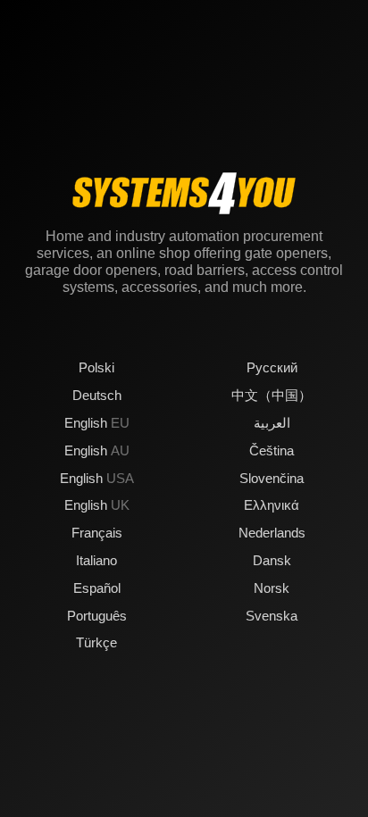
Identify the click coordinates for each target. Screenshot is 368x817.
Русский (272, 367)
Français (96, 532)
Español (97, 588)
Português (97, 615)
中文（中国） (271, 395)
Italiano (96, 560)
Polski (96, 367)
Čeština (271, 450)
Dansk (272, 560)
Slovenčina (271, 478)
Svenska (271, 615)
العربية (272, 422)
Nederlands (271, 532)
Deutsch (96, 395)
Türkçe (96, 642)
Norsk (271, 588)
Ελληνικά (271, 505)
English (97, 422)
